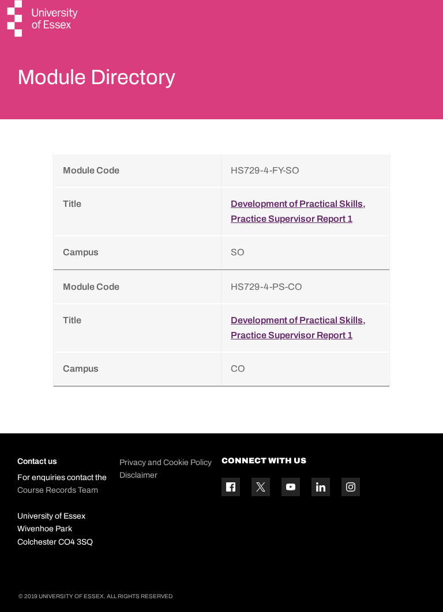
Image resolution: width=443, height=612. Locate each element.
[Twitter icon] (260, 487)
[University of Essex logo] (43, 20)
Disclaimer (138, 475)
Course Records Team (57, 490)
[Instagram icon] (350, 487)
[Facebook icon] (231, 487)
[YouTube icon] (290, 487)
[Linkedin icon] (320, 487)
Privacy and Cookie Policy (165, 462)
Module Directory (96, 77)
